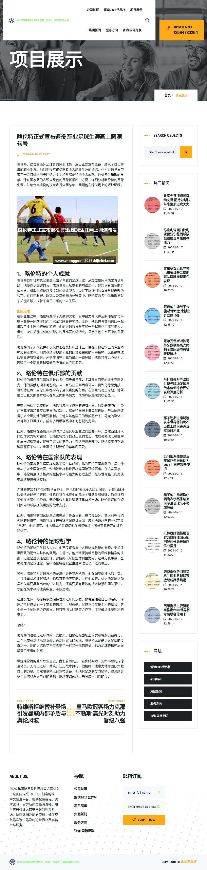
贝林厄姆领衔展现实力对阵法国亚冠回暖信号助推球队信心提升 (176, 539)
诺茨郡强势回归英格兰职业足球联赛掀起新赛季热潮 (176, 576)
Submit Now (146, 820)
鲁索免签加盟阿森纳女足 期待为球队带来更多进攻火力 (177, 200)
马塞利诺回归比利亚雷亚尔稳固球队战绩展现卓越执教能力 (176, 236)
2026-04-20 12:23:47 (35, 154)
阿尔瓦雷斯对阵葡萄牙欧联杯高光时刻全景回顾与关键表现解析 (176, 347)
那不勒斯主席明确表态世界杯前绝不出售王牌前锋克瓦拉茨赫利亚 (176, 424)
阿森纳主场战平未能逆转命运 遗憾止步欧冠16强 (177, 311)
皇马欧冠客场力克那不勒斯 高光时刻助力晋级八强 (100, 714)
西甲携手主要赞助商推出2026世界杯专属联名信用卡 (177, 610)
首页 (168, 95)
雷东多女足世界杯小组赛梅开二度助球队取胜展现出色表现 (176, 275)
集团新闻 (95, 30)
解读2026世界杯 (114, 10)
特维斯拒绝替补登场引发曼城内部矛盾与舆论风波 (41, 714)
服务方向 (112, 30)
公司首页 (93, 10)
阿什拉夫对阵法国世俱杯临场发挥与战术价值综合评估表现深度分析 (176, 386)
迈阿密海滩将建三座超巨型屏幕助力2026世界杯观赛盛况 (177, 463)
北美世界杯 (189, 862)
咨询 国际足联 (132, 30)
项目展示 (136, 10)
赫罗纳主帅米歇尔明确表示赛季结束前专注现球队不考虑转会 (176, 501)
